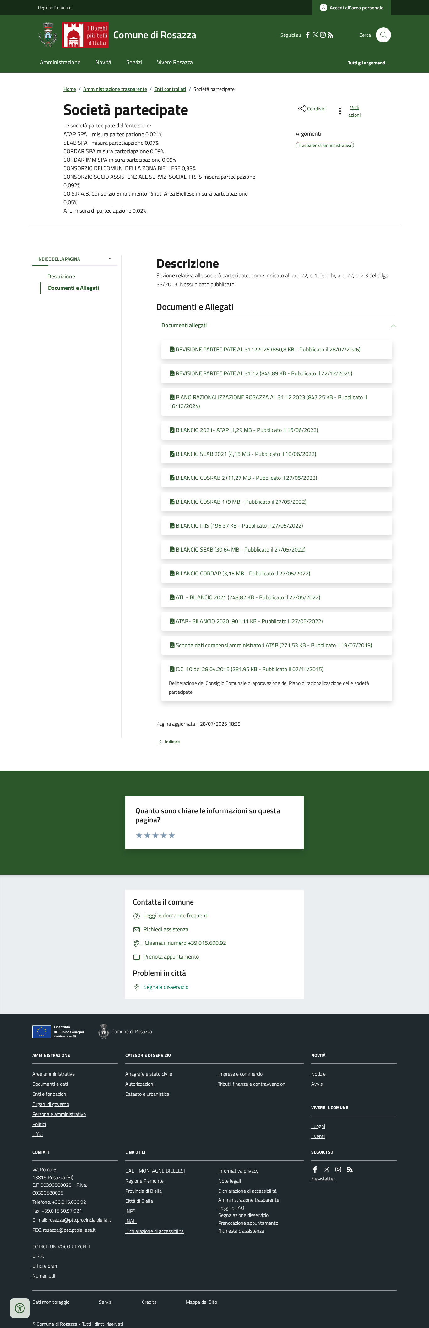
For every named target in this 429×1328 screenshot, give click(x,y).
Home (69, 89)
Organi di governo (50, 1104)
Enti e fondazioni (49, 1094)
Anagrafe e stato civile (148, 1074)
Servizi (134, 62)
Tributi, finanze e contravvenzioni (252, 1084)
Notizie (318, 1074)
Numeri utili (44, 1276)
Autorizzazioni (139, 1084)
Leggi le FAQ (231, 1207)
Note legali (229, 1181)
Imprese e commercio (240, 1074)
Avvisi (317, 1084)
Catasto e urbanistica (147, 1094)
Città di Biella (139, 1201)
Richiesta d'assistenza (241, 1231)
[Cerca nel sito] (381, 34)
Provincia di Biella (143, 1191)
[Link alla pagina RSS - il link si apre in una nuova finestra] (330, 35)
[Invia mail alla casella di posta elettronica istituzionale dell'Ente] (79, 1220)
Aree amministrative (53, 1074)
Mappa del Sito (201, 1302)
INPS (130, 1211)
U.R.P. (38, 1255)
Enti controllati (170, 89)
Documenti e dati (50, 1084)
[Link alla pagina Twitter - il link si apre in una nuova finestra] (315, 35)
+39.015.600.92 (69, 1202)
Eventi (318, 1136)
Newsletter (323, 1178)
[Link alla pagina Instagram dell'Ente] (338, 1170)
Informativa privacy (238, 1170)
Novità (103, 62)
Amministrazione (60, 62)
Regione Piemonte (54, 7)
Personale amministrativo (59, 1114)
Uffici (37, 1134)
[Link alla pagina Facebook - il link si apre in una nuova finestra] (308, 35)
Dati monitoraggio (50, 1302)
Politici (39, 1124)
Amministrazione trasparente (115, 89)
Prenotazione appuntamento (248, 1223)
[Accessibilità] (20, 1308)
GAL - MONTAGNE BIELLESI (155, 1170)
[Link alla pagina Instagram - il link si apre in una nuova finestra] (323, 35)
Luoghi (318, 1126)
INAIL (131, 1221)
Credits (149, 1302)
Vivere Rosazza (175, 62)
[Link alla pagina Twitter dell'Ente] (326, 1170)
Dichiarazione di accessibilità (154, 1231)
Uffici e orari (44, 1265)
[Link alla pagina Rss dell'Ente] (350, 1170)
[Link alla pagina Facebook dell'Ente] (315, 1170)
